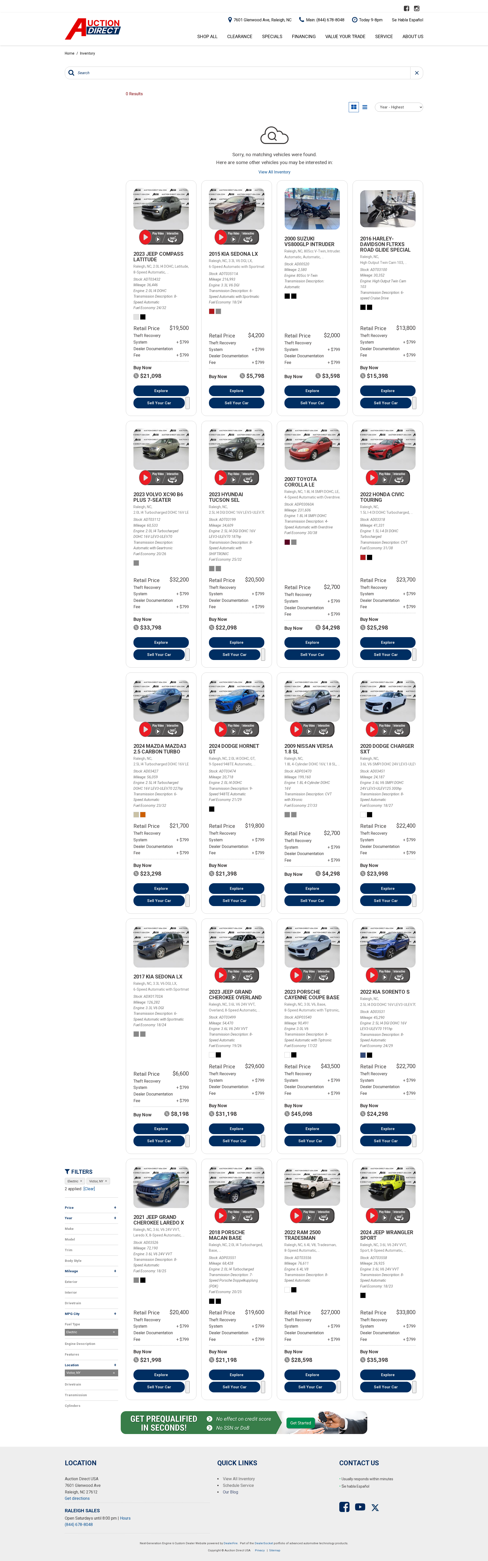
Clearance (239, 36)
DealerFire (231, 1543)
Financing (304, 36)
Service (384, 36)
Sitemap (274, 1550)
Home (70, 53)
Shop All (207, 36)
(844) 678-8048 (79, 1524)
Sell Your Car (159, 403)
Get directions (77, 1498)
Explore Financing (188, 403)
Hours (125, 1518)
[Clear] (89, 1188)
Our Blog (230, 1492)
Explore (161, 391)
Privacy (260, 1550)
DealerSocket (264, 1543)
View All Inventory (274, 172)
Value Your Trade (345, 36)
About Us (413, 36)
